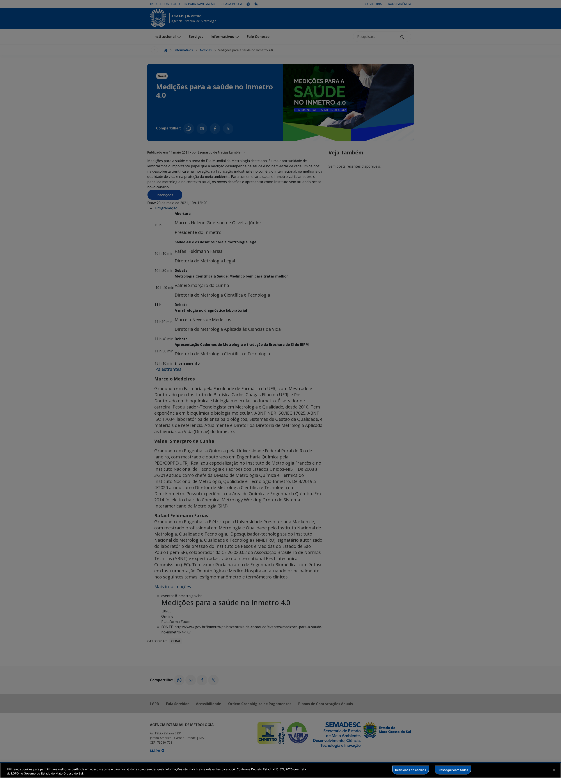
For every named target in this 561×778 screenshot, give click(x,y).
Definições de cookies (410, 770)
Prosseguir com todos (453, 770)
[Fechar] (554, 770)
